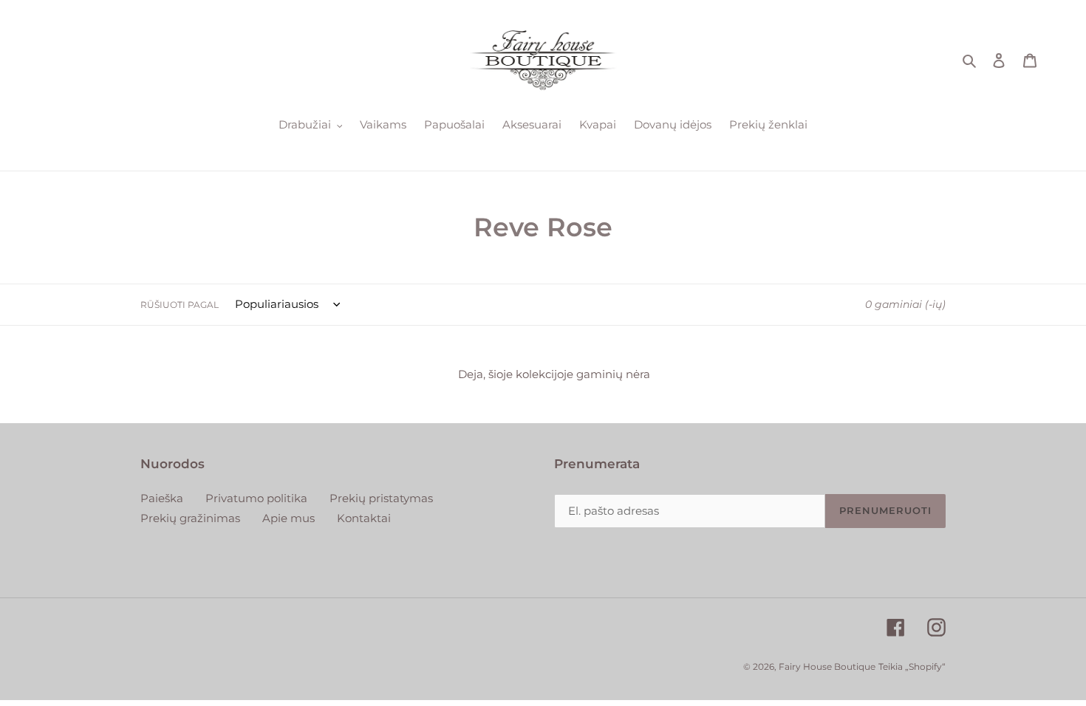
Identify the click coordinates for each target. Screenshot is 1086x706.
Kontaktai (364, 518)
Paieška (161, 498)
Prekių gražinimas (190, 518)
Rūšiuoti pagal (179, 304)
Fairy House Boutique (827, 666)
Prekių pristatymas (381, 498)
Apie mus (288, 518)
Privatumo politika (256, 498)
